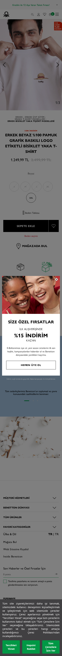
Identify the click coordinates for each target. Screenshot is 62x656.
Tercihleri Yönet (11, 647)
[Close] (56, 279)
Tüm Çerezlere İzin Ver (50, 647)
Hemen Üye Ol (31, 365)
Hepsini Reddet (31, 647)
